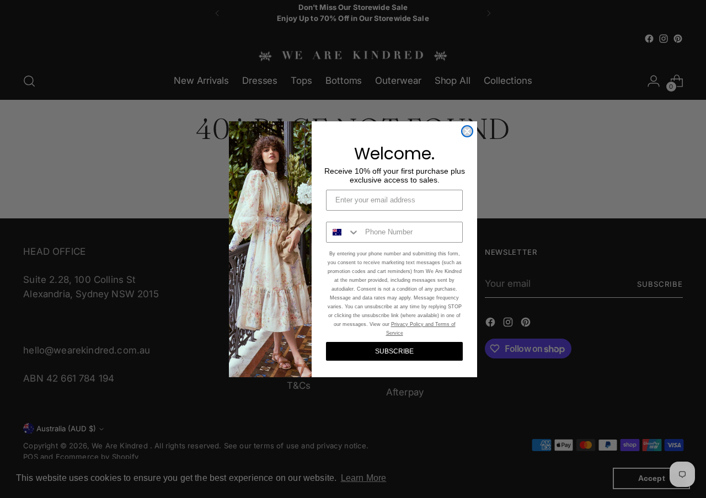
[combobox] (343, 232)
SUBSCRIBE (394, 351)
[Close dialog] (467, 131)
